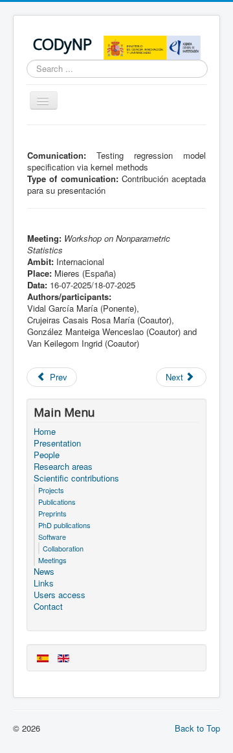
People (47, 455)
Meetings (52, 560)
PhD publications (64, 525)
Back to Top (197, 728)
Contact (48, 606)
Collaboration (63, 548)
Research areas (63, 466)
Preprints (52, 513)
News (44, 571)
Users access (59, 595)
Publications (57, 501)
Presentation (57, 443)
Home (45, 431)
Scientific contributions (76, 478)
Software (52, 536)
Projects (51, 490)
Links (44, 583)
